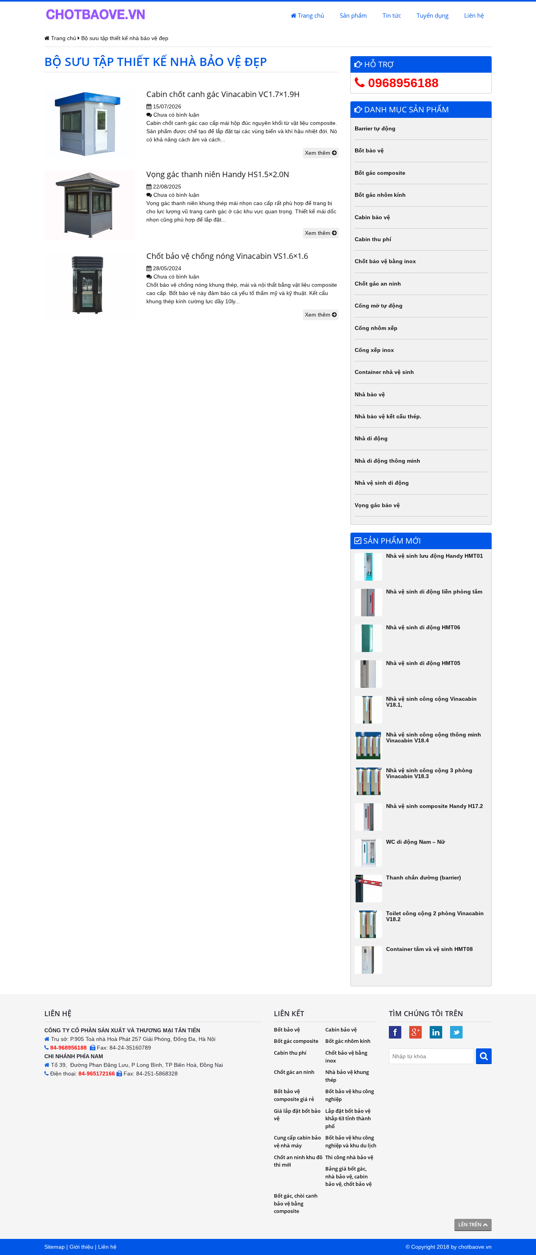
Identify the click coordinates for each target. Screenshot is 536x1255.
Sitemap (54, 1247)
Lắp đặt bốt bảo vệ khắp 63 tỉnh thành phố (348, 1118)
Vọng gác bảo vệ (377, 505)
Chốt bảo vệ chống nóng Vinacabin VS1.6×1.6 (227, 256)
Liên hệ (474, 15)
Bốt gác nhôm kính (380, 195)
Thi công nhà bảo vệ (349, 1157)
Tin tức (392, 15)
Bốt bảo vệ (369, 150)
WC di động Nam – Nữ (415, 842)
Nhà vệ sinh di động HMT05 (423, 663)
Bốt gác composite (380, 173)
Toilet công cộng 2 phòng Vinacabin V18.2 (435, 916)
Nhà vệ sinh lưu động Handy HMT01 (434, 556)
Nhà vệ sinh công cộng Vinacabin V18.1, (431, 702)
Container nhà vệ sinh (384, 372)
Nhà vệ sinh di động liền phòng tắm (434, 591)
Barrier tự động (375, 128)
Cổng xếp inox (374, 350)
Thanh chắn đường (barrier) (423, 877)
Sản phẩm (353, 15)
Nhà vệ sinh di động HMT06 (423, 627)
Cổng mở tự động (379, 305)
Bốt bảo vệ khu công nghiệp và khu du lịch (350, 1141)
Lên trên (470, 1224)
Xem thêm (318, 153)
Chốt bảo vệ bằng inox (385, 261)
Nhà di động (371, 438)
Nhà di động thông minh (387, 461)
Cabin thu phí (373, 239)
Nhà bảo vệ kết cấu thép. (388, 416)
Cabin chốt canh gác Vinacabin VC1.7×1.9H (223, 94)
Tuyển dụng (432, 15)
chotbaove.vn (475, 1247)
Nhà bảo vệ (370, 394)
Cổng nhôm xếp (376, 328)
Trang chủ (310, 15)
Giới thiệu (81, 1247)
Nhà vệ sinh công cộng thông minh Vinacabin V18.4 (433, 737)
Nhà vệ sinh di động (382, 483)
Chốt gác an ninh (378, 283)
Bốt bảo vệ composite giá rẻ (294, 1095)
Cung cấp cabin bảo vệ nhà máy (297, 1141)
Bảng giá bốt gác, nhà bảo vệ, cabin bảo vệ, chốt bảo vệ (348, 1176)
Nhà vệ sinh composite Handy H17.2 (434, 806)
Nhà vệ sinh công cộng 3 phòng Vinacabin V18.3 (429, 773)
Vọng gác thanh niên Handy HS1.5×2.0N (217, 174)
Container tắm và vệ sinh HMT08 (429, 949)
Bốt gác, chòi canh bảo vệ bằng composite (295, 1203)
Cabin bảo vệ (372, 217)
